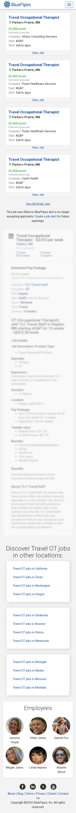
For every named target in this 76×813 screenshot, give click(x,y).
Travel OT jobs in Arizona (29, 624)
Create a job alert (45, 216)
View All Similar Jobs (38, 203)
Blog (20, 793)
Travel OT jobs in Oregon (28, 594)
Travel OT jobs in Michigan (30, 662)
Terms (29, 793)
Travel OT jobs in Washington (31, 585)
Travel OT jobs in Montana (29, 687)
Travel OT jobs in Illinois (28, 632)
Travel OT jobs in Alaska (28, 670)
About (11, 793)
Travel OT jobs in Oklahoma (30, 615)
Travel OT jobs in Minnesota (31, 641)
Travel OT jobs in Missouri (29, 679)
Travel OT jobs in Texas (28, 577)
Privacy (40, 793)
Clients (52, 793)
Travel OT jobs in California (30, 568)
